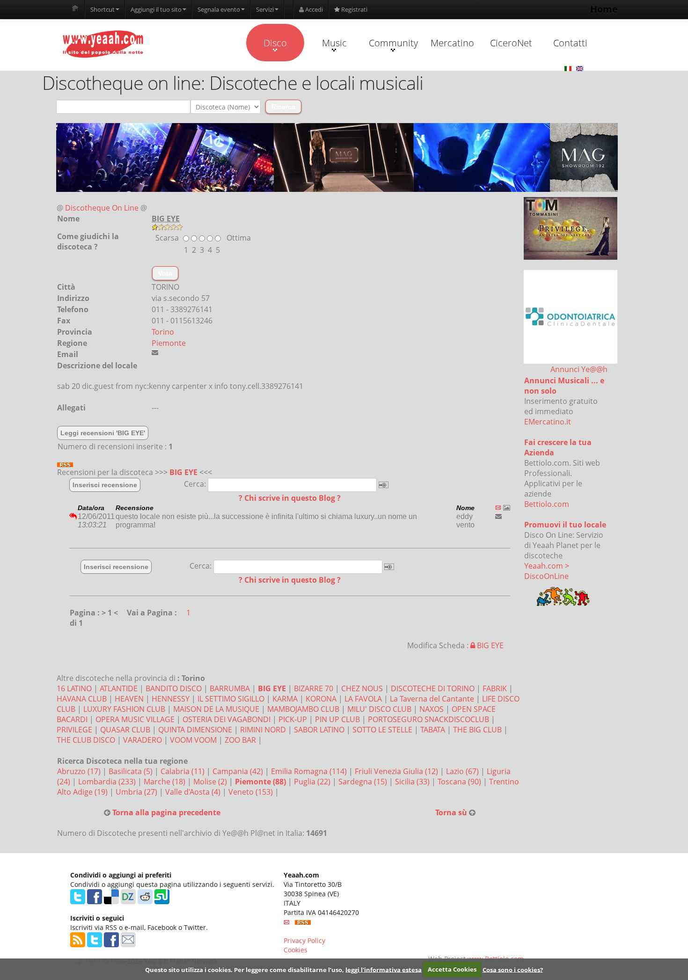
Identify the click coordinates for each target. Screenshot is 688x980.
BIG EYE (183, 472)
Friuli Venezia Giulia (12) (397, 771)
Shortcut (102, 9)
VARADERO (142, 740)
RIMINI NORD (263, 729)
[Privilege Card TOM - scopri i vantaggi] (570, 228)
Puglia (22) (313, 781)
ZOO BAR (240, 740)
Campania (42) (238, 771)
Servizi (265, 9)
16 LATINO (74, 688)
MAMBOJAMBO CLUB (303, 709)
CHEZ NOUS (362, 688)
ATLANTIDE (119, 688)
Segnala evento (219, 9)
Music (334, 43)
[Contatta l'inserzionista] (498, 516)
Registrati (353, 9)
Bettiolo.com (546, 504)
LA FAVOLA (363, 699)
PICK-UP (292, 719)
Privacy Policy (304, 940)
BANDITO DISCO (174, 688)
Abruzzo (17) (79, 771)
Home (604, 9)
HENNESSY (171, 699)
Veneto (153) (251, 792)
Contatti (570, 43)
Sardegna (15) (363, 781)
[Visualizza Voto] (337, 227)
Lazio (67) (463, 771)
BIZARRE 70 (313, 688)
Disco (275, 43)
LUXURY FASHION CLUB (124, 709)
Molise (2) (211, 781)
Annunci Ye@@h (578, 369)
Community (393, 43)
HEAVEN (129, 699)
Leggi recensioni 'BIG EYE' (102, 433)
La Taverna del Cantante (432, 699)
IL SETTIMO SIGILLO (231, 699)
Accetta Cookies (452, 969)
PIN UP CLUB (337, 719)
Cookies (295, 949)
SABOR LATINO (319, 729)
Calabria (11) (183, 771)
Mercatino (452, 43)
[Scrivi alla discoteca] (155, 352)
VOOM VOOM (193, 740)
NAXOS (431, 709)
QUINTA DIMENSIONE (195, 729)
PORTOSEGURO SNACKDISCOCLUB (428, 719)
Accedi (313, 9)
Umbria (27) (137, 792)
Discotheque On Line (102, 208)
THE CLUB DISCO (86, 740)
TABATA (432, 729)
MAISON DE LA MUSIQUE (216, 709)
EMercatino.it (547, 422)
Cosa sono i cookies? (513, 969)
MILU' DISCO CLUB (379, 709)
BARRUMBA (230, 688)
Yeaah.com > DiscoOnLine (546, 571)
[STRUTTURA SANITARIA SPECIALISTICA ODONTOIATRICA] (570, 317)
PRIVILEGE (74, 729)
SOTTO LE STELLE (382, 729)
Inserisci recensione (105, 485)
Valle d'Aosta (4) (193, 792)
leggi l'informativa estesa (383, 969)
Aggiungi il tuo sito (156, 9)
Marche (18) (165, 781)
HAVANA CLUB (82, 699)
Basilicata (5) (131, 771)
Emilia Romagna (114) (310, 771)
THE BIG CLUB (477, 729)
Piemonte (169, 343)
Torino (163, 332)
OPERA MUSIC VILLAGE (135, 719)
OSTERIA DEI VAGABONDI (227, 719)
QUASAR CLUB (125, 729)
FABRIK (495, 688)
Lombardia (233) (108, 781)
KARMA (285, 699)
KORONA (321, 699)
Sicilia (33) (413, 781)
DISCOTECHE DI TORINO (433, 688)
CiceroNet (511, 43)
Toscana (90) (460, 781)
